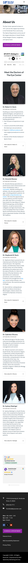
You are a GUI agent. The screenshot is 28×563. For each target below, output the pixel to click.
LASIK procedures (14, 130)
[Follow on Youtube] (11, 525)
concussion (6, 189)
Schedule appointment (12, 45)
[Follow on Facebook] (4, 525)
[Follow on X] (7, 525)
